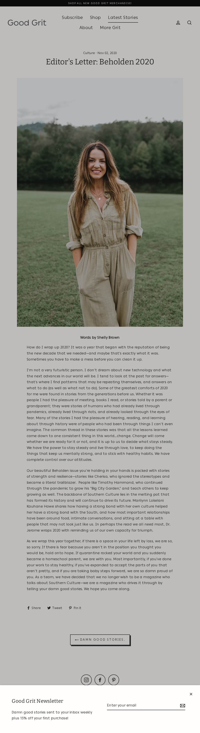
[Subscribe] (182, 705)
